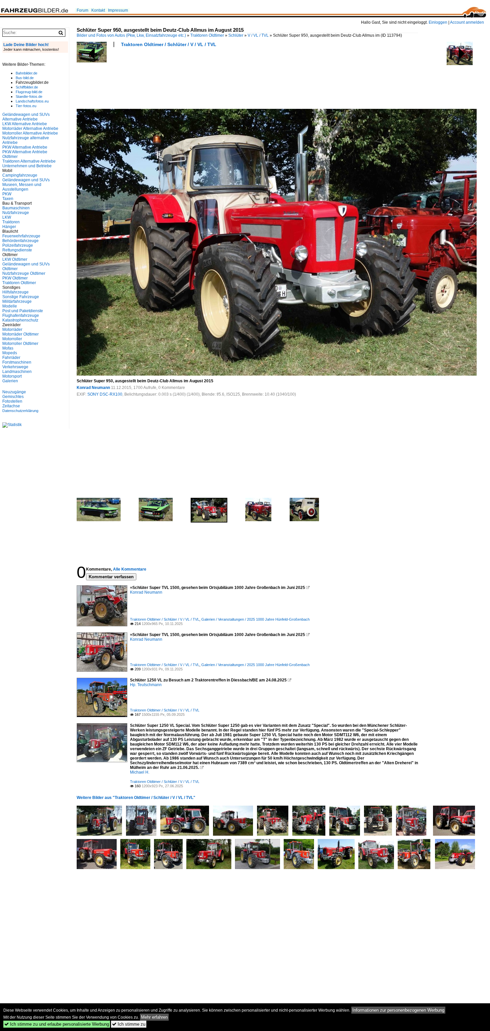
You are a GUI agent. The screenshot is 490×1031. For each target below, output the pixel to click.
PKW (6, 194)
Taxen (7, 198)
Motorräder (12, 329)
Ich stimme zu (128, 1024)
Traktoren (11, 222)
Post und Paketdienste (22, 310)
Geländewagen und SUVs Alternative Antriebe (26, 117)
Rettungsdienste (17, 250)
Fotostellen (12, 401)
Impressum (118, 10)
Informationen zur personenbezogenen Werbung (398, 1010)
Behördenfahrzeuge (20, 240)
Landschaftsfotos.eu (32, 101)
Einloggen (438, 22)
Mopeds (9, 353)
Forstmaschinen (16, 362)
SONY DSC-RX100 (104, 394)
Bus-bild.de (25, 78)
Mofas (7, 348)
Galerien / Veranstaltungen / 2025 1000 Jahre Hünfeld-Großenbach (255, 619)
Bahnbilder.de (26, 73)
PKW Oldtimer (15, 278)
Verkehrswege (15, 367)
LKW (6, 217)
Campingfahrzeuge (19, 175)
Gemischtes (13, 396)
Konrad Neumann (93, 387)
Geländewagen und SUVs (26, 180)
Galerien (10, 381)
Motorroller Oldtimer (20, 343)
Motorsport (12, 376)
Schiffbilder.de (27, 87)
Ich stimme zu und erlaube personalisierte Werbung (56, 1024)
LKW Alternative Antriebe (24, 124)
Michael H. (139, 772)
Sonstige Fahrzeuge (20, 296)
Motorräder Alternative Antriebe (30, 128)
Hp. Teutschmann (146, 684)
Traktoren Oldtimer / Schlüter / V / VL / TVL (168, 44)
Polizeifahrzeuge (17, 245)
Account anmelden (467, 22)
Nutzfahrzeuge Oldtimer (23, 273)
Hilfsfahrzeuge (15, 292)
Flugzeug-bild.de (29, 92)
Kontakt (98, 10)
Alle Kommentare (129, 569)
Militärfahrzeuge (17, 301)
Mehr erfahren (154, 1017)
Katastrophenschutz (20, 320)
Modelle (9, 306)
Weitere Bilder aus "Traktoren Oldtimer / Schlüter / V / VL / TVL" (136, 797)
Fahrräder (11, 357)
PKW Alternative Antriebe (24, 147)
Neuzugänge (14, 392)
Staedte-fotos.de (29, 96)
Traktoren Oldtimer (207, 35)
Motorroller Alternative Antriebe (30, 133)
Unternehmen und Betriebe (27, 166)
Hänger (9, 226)
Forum (82, 10)
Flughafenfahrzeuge (20, 315)
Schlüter (235, 35)
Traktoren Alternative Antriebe (29, 161)
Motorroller (12, 339)
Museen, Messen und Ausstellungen (21, 187)
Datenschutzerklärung (20, 411)
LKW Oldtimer (14, 259)
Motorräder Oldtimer (20, 334)
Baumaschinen (16, 208)
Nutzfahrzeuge (15, 212)
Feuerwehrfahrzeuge (21, 236)
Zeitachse (11, 406)
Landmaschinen (17, 371)
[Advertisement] (198, 80)
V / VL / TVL (258, 35)
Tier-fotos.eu (26, 106)
